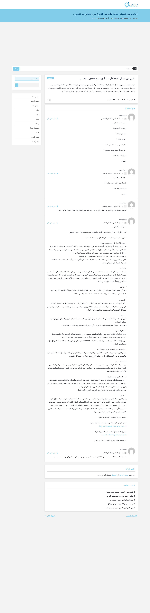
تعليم (37, 110)
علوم (37, 132)
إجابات (110, 100)
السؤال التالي (50, 516)
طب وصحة (127, 18)
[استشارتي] (131, 5)
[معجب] (125, 119)
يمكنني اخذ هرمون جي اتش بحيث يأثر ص (120, 496)
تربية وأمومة (35, 101)
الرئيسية (135, 18)
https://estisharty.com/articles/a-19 (113, 426)
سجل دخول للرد (51, 119)
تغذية (37, 114)
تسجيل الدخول (123, 475)
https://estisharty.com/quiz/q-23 (114, 435)
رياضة (37, 123)
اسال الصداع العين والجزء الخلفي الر (121, 500)
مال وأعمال (35, 141)
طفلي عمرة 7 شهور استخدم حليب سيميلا (120, 492)
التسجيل (114, 475)
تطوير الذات (35, 106)
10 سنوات (120, 100)
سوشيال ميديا (34, 128)
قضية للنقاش (35, 137)
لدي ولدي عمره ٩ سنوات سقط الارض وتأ (120, 508)
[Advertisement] (75, 43)
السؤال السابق (131, 516)
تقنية (37, 119)
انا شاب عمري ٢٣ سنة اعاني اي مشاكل (120, 504)
